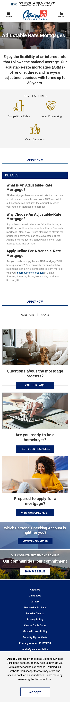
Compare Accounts (35, 541)
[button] (61, 15)
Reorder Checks (35, 613)
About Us (35, 589)
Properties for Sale (35, 607)
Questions (27, 314)
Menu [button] (9, 17)
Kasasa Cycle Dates (35, 625)
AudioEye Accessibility (35, 649)
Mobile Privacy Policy (35, 631)
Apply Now (35, 159)
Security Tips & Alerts (35, 637)
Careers (35, 601)
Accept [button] (35, 692)
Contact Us (35, 595)
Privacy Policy (35, 619)
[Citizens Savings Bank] (35, 14)
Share (45, 314)
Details (12, 175)
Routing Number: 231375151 (35, 643)
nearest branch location (30, 272)
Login (61, 17)
